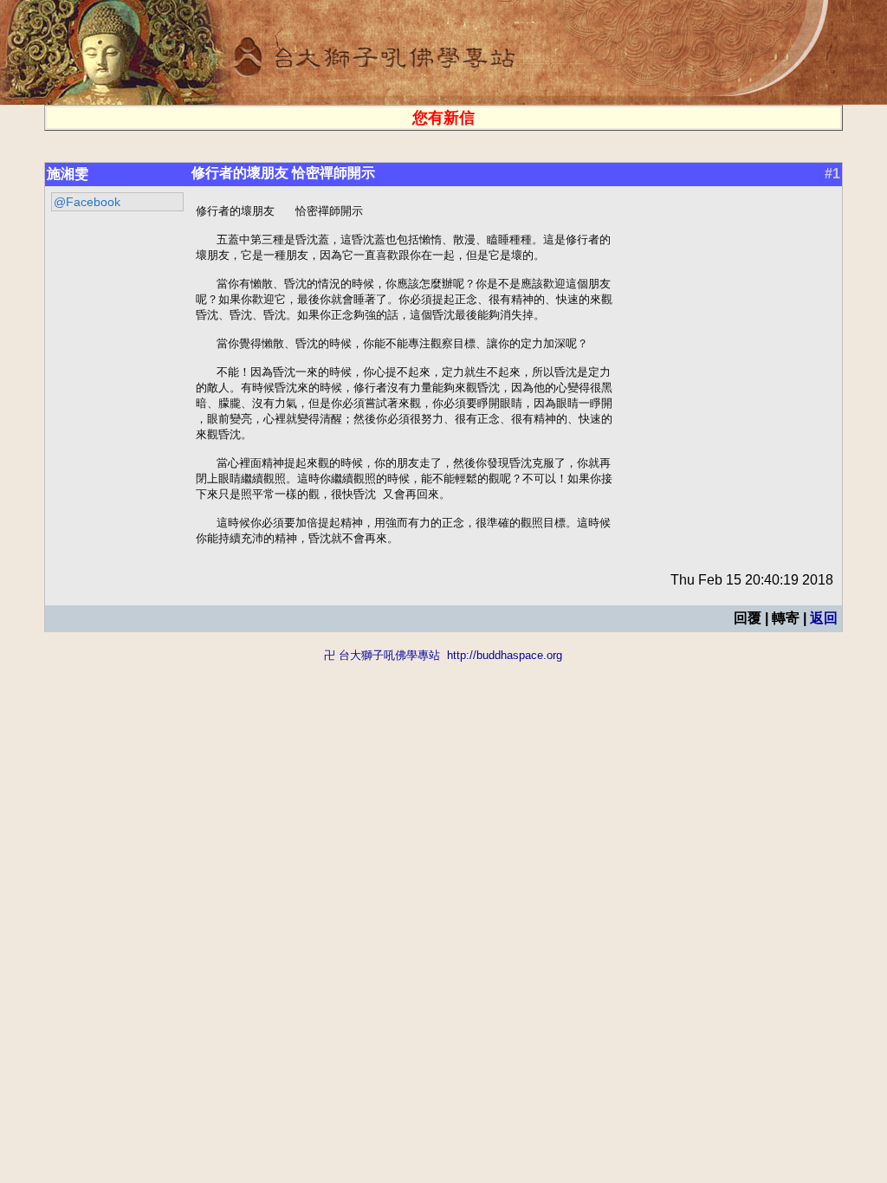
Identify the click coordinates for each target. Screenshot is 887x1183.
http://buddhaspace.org (504, 655)
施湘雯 (67, 173)
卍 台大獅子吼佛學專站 (382, 655)
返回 (824, 618)
